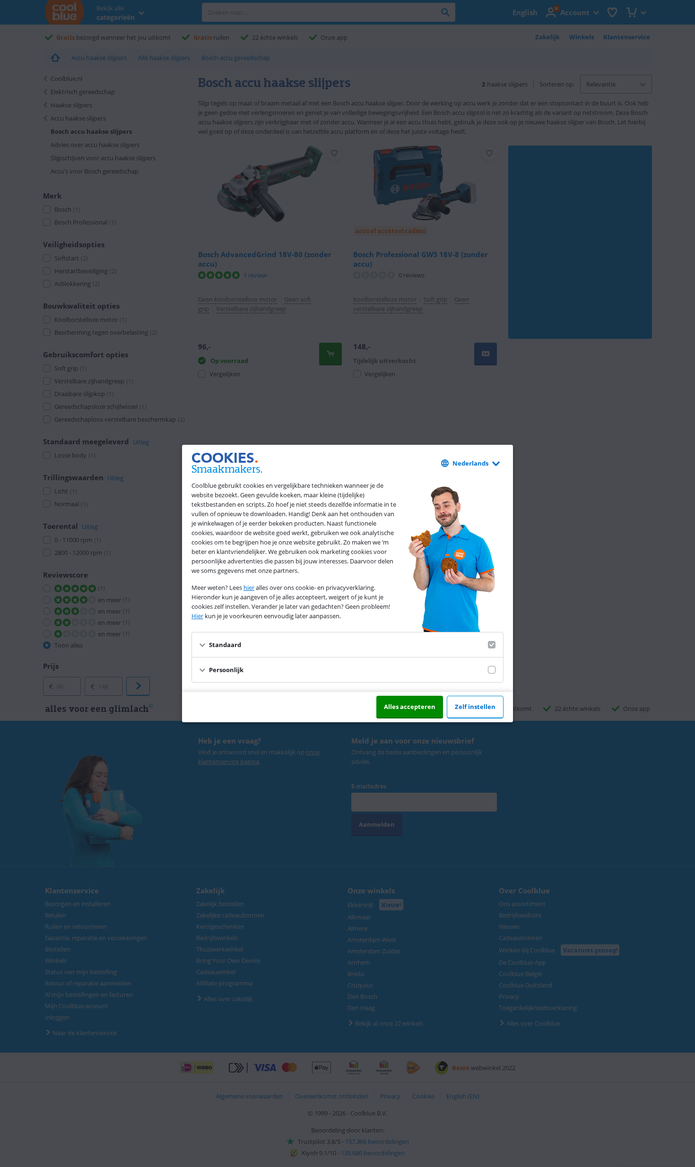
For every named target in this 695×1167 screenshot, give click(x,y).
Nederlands (470, 463)
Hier (197, 616)
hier (248, 587)
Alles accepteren (409, 706)
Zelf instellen (475, 706)
